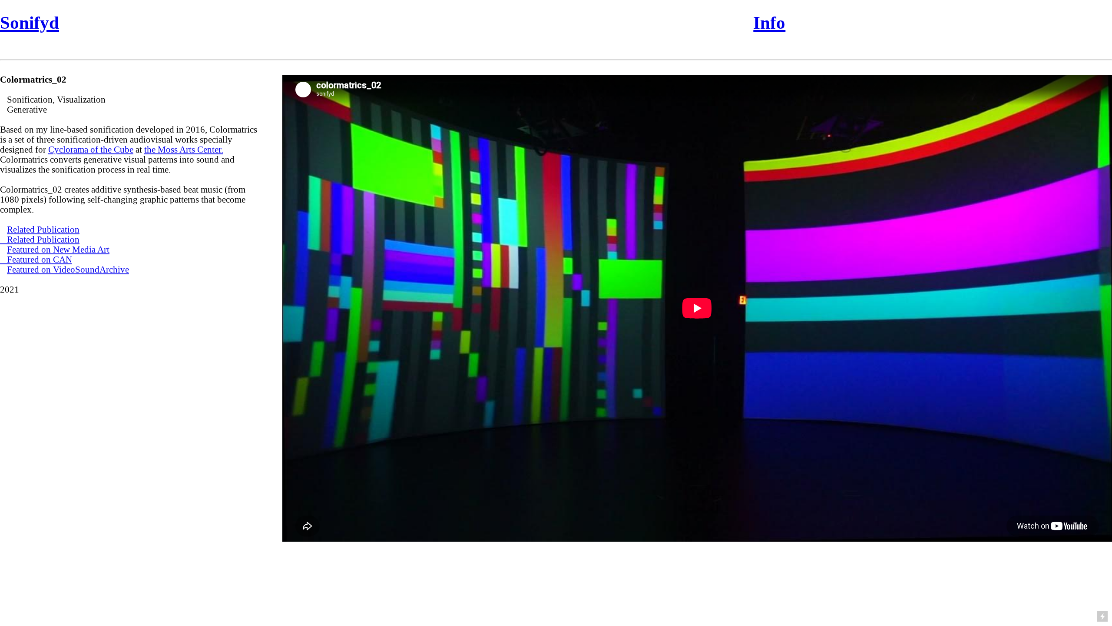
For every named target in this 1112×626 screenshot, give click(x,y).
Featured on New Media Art (58, 249)
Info (769, 23)
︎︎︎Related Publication (39, 239)
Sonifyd (29, 23)
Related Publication (43, 229)
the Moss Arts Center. (183, 149)
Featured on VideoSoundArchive (68, 269)
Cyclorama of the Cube (90, 149)
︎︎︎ (3, 259)
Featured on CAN (39, 259)
